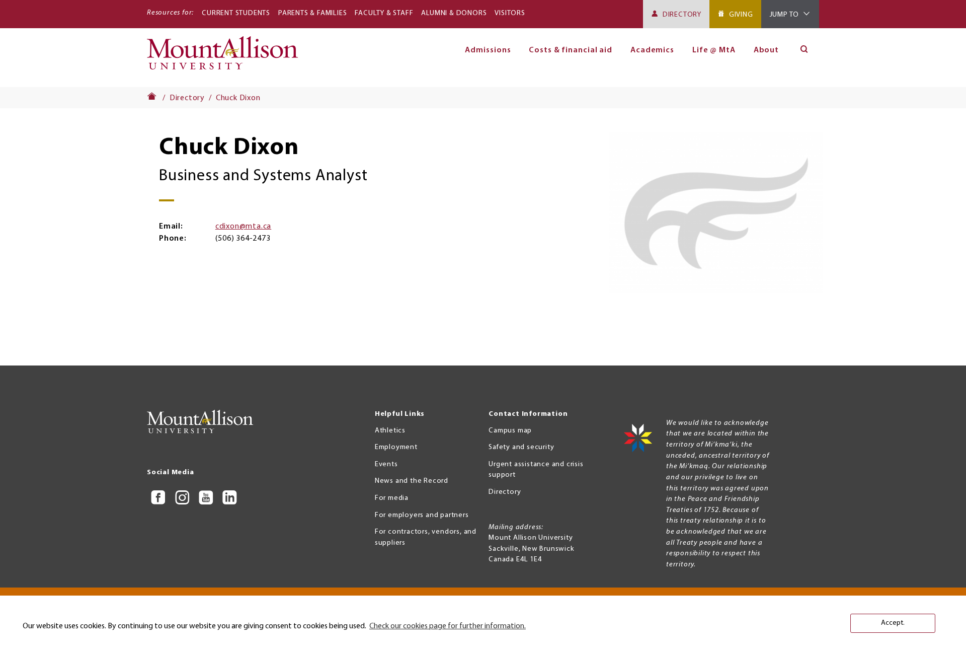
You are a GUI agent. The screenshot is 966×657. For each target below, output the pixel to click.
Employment (396, 447)
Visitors (510, 13)
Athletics (390, 430)
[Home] (226, 57)
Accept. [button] (893, 623)
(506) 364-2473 (242, 239)
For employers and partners (422, 515)
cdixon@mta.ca (243, 227)
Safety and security (521, 447)
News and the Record (411, 481)
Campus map (510, 430)
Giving (741, 15)
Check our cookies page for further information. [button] (447, 626)
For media (392, 498)
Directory (682, 15)
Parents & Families (312, 13)
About (766, 50)
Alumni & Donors (454, 13)
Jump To (784, 15)
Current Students (236, 13)
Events (386, 464)
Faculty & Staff (384, 13)
